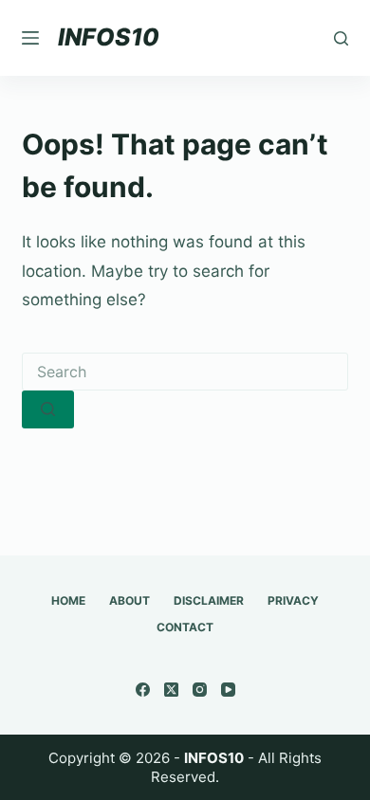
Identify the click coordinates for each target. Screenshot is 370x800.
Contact (185, 627)
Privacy (293, 600)
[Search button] (48, 409)
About (129, 600)
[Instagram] (200, 689)
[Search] (341, 38)
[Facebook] (143, 689)
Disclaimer (209, 600)
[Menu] (30, 37)
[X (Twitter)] (171, 689)
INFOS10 (108, 37)
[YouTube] (228, 689)
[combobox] (184, 372)
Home (68, 600)
